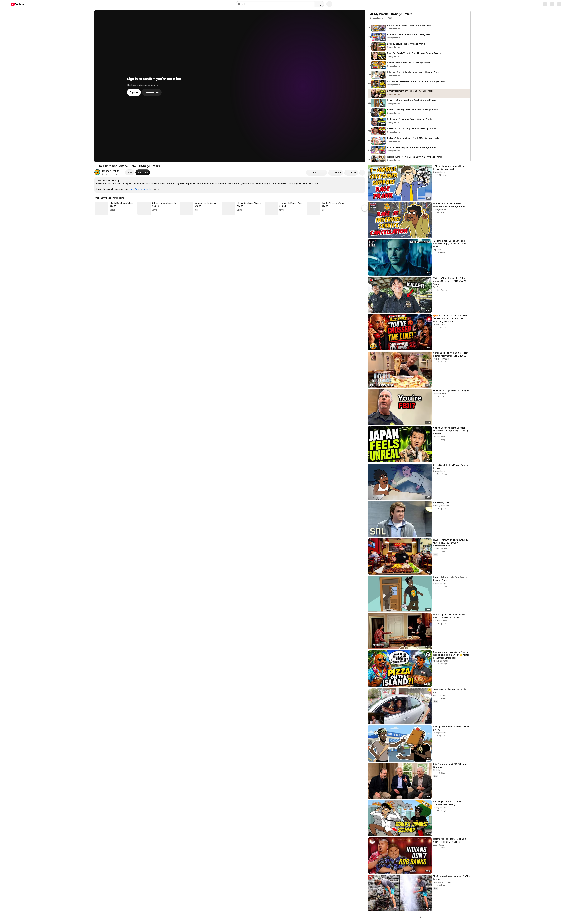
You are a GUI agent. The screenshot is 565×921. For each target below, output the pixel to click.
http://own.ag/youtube (141, 189)
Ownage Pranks (110, 171)
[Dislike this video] (323, 173)
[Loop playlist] (372, 22)
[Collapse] (467, 16)
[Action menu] (467, 22)
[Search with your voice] (329, 4)
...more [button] (155, 189)
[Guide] (5, 4)
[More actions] (362, 173)
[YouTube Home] (17, 4)
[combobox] (276, 4)
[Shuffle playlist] (378, 22)
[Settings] (543, 4)
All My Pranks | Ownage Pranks (391, 14)
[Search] (319, 4)
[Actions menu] (362, 198)
